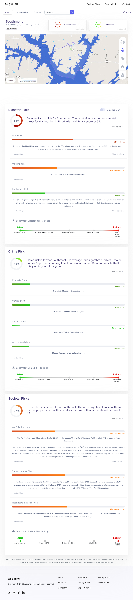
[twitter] (9, 592)
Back (8, 12)
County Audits (84, 583)
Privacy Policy (104, 577)
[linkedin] (23, 592)
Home (60, 577)
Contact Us (63, 588)
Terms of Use (103, 583)
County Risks (111, 4)
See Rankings (11, 29)
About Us (62, 583)
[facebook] (18, 592)
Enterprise (82, 577)
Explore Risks (93, 4)
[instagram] (14, 592)
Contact (126, 4)
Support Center (84, 588)
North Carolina (22, 12)
